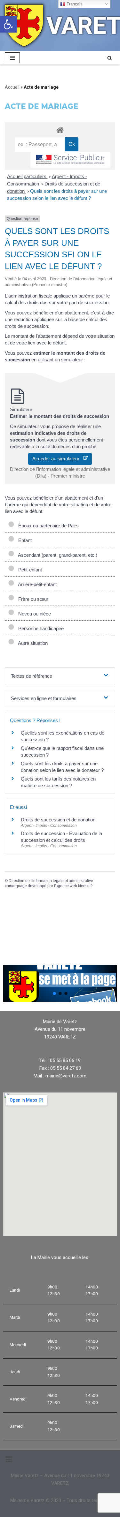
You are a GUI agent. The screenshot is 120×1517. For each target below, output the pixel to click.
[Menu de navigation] (12, 57)
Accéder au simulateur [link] (57, 458)
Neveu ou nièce (33, 613)
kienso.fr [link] (85, 886)
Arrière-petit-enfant (36, 584)
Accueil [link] (12, 87)
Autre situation (32, 643)
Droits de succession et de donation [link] (58, 819)
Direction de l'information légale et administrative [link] (51, 881)
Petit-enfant (29, 569)
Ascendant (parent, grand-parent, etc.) (56, 555)
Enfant (24, 540)
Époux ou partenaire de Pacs (47, 525)
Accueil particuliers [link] (27, 176)
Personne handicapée (40, 628)
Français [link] (74, 4)
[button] (54, 993)
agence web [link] (66, 886)
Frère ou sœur (32, 599)
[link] (8, 24)
